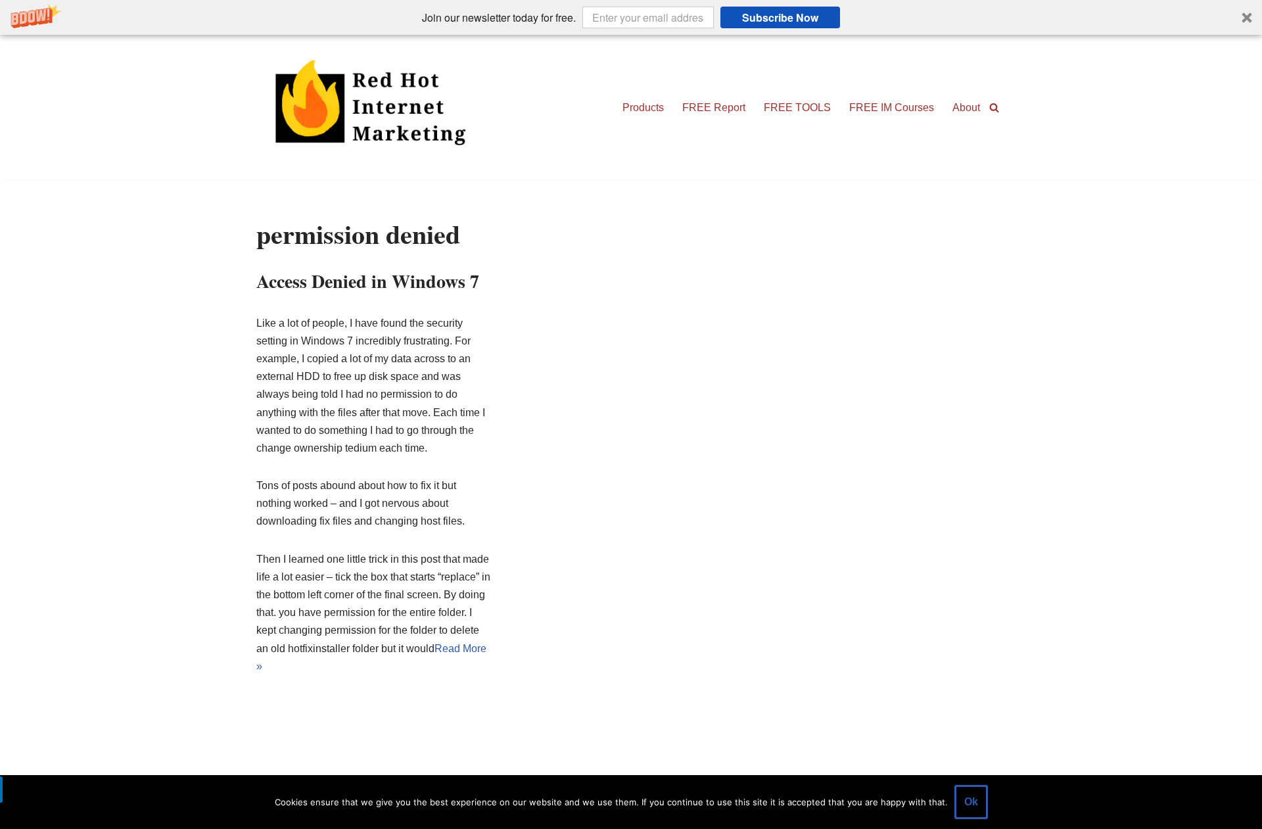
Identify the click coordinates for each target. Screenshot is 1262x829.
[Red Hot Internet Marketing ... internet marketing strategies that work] (374, 107)
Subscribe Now (780, 17)
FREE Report (713, 107)
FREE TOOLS (797, 107)
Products (643, 107)
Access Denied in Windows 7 (367, 281)
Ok (971, 801)
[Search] (994, 107)
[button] (631, 17)
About (966, 107)
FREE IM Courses (891, 107)
